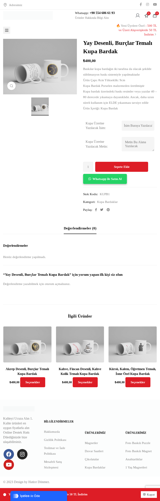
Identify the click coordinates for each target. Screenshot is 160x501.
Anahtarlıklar (133, 459)
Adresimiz (15, 5)
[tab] (80, 228)
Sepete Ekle (122, 166)
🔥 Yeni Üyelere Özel (136, 30)
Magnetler (91, 443)
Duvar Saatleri (94, 451)
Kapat (151, 494)
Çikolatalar (92, 459)
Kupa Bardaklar (107, 202)
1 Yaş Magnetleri (136, 467)
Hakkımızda (52, 431)
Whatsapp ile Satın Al (107, 179)
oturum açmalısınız (57, 284)
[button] (105, 179)
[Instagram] (22, 454)
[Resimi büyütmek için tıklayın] (11, 86)
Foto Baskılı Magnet (138, 451)
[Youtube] (9, 464)
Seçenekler (32, 382)
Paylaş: (87, 209)
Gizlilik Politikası (55, 440)
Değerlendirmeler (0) (80, 228)
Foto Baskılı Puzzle (137, 443)
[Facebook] (9, 454)
